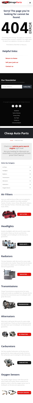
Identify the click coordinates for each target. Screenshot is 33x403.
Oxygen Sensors (6, 188)
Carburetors (5, 184)
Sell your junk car (12, 62)
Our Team (16, 118)
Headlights (5, 170)
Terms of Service (16, 113)
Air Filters (4, 167)
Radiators (4, 174)
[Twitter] (16, 106)
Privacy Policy (16, 115)
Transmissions (5, 177)
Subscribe (26, 87)
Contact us (9, 66)
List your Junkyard (16, 122)
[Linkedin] (20, 106)
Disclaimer (16, 110)
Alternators (5, 181)
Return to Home (11, 58)
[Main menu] (30, 3)
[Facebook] (13, 106)
